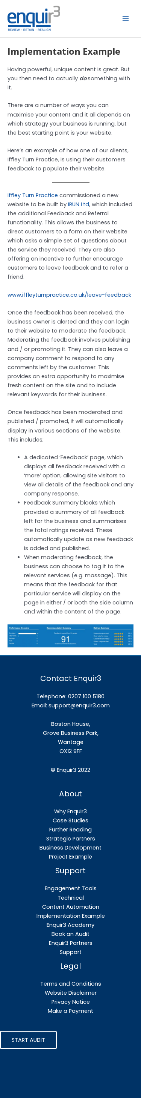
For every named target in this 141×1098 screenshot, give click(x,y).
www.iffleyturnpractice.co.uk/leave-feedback (69, 295)
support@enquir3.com (79, 705)
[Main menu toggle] (125, 18)
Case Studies (70, 820)
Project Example (70, 856)
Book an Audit (70, 934)
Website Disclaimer (71, 993)
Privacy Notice (71, 1002)
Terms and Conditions (70, 984)
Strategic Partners (70, 838)
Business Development (70, 847)
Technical (71, 898)
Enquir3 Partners (70, 943)
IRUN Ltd (78, 204)
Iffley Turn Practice (33, 195)
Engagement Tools (71, 888)
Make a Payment (70, 1011)
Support (71, 952)
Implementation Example (70, 916)
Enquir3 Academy (70, 925)
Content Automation (70, 907)
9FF (77, 751)
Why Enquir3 (70, 811)
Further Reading (70, 829)
